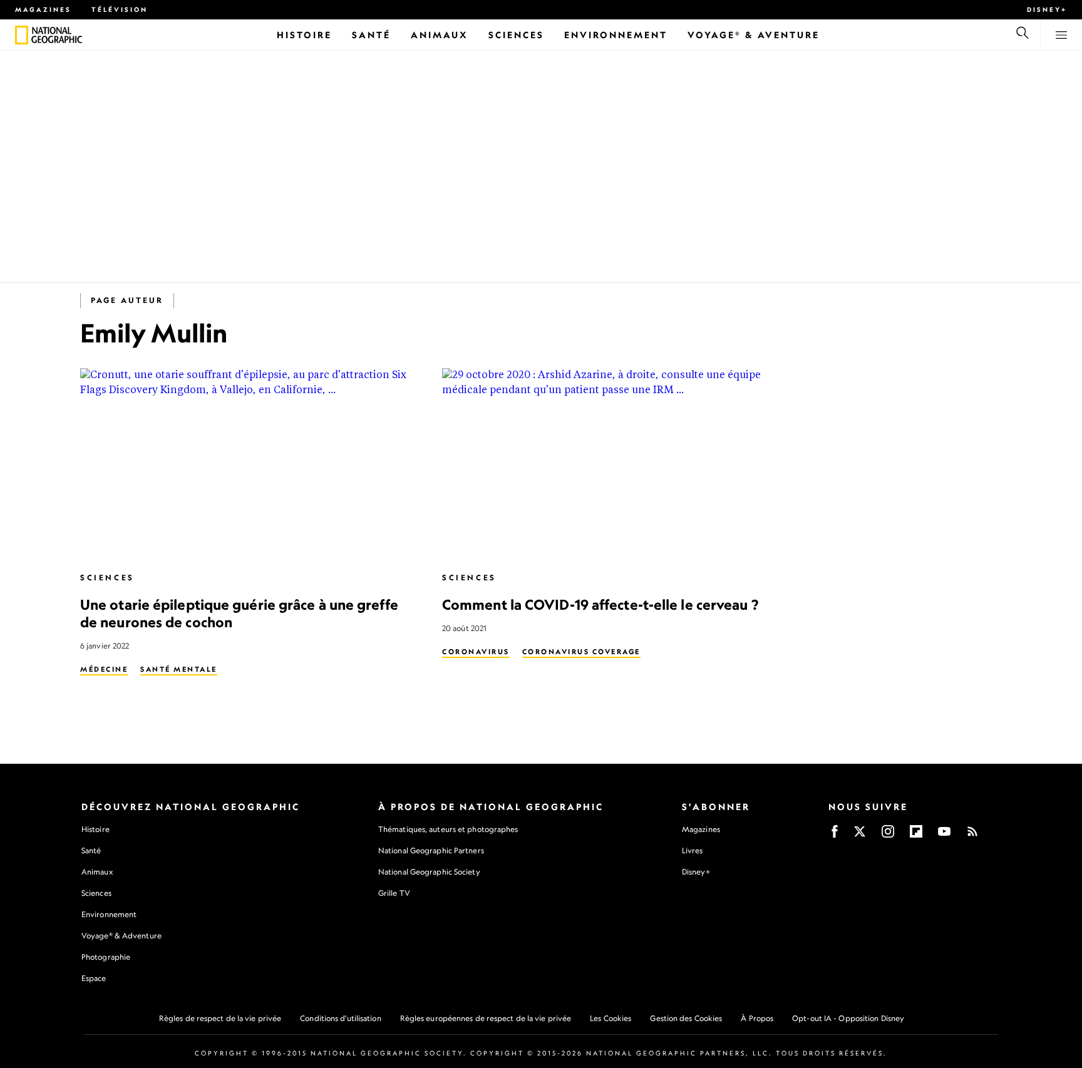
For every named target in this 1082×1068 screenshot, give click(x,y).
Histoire (95, 829)
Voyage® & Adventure (121, 935)
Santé (91, 850)
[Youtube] (944, 835)
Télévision (119, 9)
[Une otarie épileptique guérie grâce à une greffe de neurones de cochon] (251, 464)
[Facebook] (834, 835)
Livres (692, 850)
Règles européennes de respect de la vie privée (486, 1018)
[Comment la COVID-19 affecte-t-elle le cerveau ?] (613, 464)
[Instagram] (888, 835)
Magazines (43, 9)
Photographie (105, 957)
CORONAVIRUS (476, 651)
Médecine (104, 669)
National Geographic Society (429, 871)
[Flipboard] (916, 835)
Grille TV (394, 893)
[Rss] (972, 835)
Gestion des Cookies (686, 1018)
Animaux (97, 871)
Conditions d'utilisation (340, 1018)
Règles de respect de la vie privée (220, 1018)
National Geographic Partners (431, 850)
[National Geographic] (21, 35)
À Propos (757, 1018)
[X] (859, 835)
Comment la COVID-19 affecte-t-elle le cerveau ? (600, 604)
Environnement (109, 914)
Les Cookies (610, 1018)
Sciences (107, 577)
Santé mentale (178, 669)
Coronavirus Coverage (581, 651)
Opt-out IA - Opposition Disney (848, 1018)
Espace (93, 978)
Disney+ (1047, 9)
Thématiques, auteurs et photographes (448, 829)
